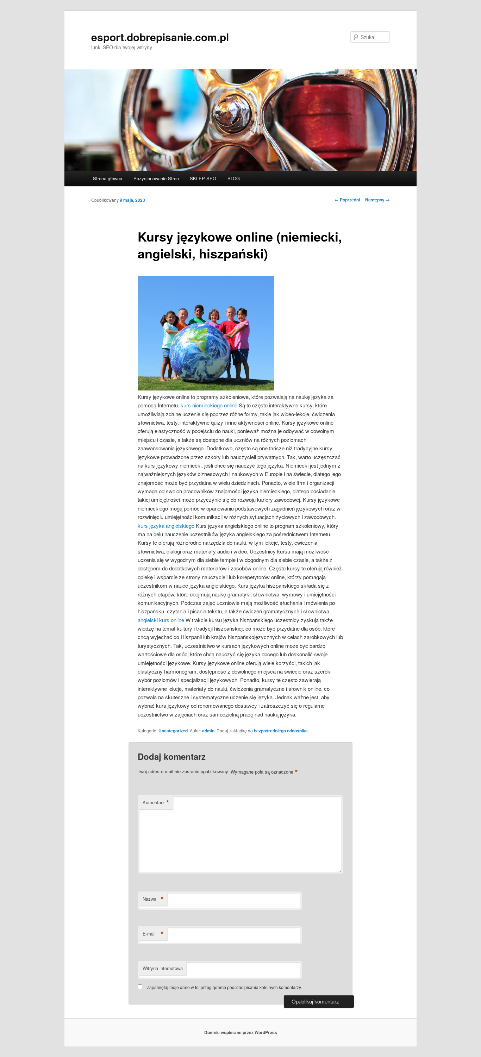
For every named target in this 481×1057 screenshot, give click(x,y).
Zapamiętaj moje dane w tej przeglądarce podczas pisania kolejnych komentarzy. (224, 987)
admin (208, 730)
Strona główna (107, 178)
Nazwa (153, 899)
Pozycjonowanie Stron (156, 178)
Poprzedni (347, 199)
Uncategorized (173, 730)
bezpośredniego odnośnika (281, 730)
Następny (377, 199)
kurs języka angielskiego (166, 525)
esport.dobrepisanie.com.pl (160, 36)
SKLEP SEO (203, 178)
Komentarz (156, 802)
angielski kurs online (161, 620)
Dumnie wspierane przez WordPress (240, 1032)
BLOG (233, 178)
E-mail (153, 933)
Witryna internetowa (163, 968)
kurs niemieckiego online (209, 405)
